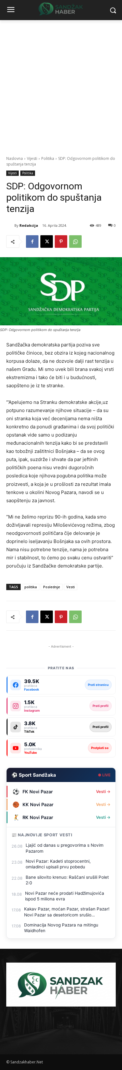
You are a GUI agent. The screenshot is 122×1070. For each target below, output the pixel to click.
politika (30, 586)
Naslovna (14, 158)
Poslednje (51, 586)
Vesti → (103, 791)
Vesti (70, 586)
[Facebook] (32, 241)
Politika (47, 158)
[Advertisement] (61, 84)
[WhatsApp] (75, 241)
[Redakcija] (10, 225)
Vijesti (32, 158)
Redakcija (28, 225)
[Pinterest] (61, 241)
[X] (46, 241)
